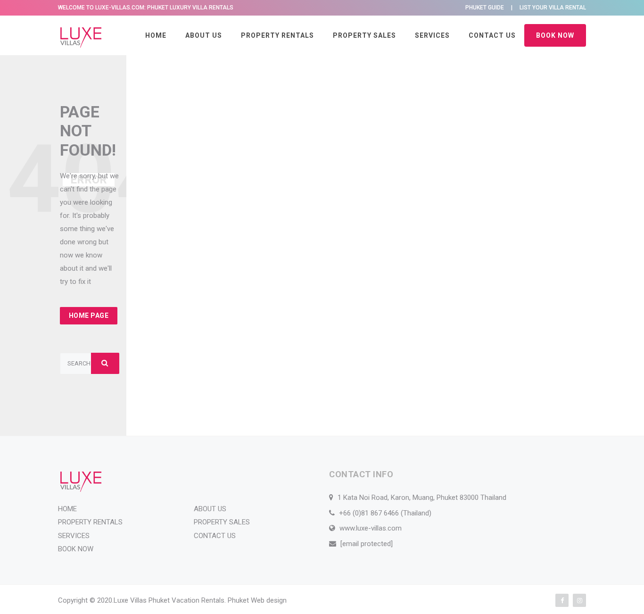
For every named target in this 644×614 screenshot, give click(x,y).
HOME (155, 35)
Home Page (89, 315)
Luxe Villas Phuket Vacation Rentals (169, 600)
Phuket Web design (257, 600)
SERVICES (432, 35)
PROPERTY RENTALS (277, 35)
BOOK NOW (555, 35)
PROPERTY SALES (364, 35)
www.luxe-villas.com (370, 528)
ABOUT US (203, 35)
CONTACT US (492, 35)
